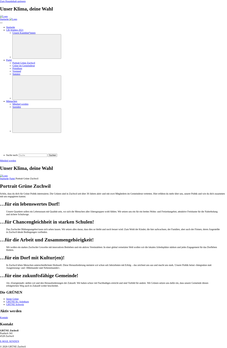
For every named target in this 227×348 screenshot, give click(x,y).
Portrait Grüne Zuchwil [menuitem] (23, 63)
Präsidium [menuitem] (17, 68)
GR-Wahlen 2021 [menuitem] (14, 30)
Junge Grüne (12, 299)
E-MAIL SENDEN (9, 341)
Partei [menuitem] (9, 60)
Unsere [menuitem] (24, 32)
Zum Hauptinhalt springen (13, 1)
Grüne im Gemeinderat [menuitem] (23, 65)
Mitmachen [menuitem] (11, 101)
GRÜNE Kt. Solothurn (17, 301)
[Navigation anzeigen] (1, 22)
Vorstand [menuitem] (16, 71)
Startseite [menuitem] (10, 27)
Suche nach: (12, 155)
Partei (12, 178)
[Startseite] (4, 16)
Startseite (4, 178)
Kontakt (4, 317)
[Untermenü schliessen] (36, 46)
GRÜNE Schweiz (15, 304)
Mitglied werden (8, 160)
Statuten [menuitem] (16, 74)
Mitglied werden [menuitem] (20, 104)
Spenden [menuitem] (16, 107)
